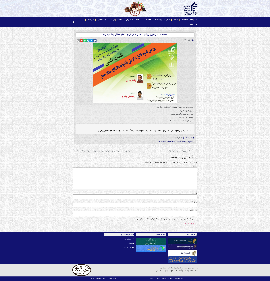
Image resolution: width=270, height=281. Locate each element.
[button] (73, 22)
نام (195, 193)
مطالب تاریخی (130, 19)
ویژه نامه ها (193, 24)
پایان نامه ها (158, 19)
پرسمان (112, 19)
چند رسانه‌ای (102, 19)
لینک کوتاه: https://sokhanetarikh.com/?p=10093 (175, 141)
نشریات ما (91, 19)
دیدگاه (194, 166)
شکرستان (119, 19)
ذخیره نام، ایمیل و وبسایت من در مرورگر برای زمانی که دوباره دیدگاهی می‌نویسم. (166, 218)
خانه (196, 19)
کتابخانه (148, 19)
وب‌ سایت (193, 210)
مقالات (176, 19)
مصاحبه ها (167, 19)
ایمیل (194, 202)
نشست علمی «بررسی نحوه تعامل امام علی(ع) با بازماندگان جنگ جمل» (135, 34)
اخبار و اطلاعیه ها (187, 19)
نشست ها (139, 19)
